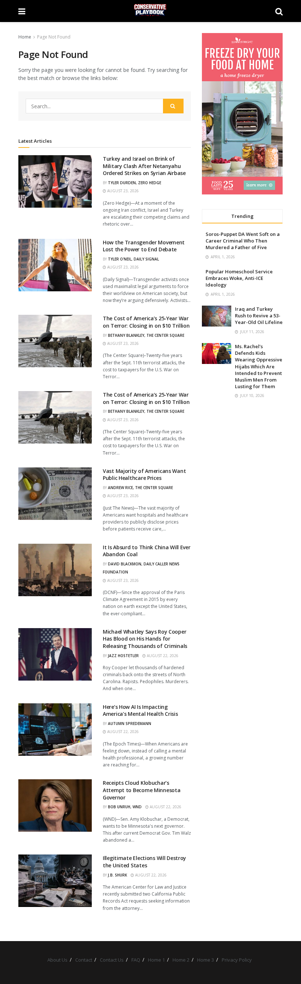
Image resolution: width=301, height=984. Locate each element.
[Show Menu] (21, 11)
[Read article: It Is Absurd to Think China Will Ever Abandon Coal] (55, 570)
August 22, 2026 (162, 655)
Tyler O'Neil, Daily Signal (133, 259)
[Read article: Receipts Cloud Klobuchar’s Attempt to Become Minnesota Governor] (55, 805)
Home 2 (181, 959)
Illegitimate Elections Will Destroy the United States (144, 861)
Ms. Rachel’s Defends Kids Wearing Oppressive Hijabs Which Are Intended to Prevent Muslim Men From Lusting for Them (258, 366)
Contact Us (112, 959)
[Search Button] (279, 11)
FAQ (135, 959)
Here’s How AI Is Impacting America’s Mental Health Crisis (140, 710)
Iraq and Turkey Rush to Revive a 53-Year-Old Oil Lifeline (259, 315)
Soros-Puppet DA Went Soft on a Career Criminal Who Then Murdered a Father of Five (243, 241)
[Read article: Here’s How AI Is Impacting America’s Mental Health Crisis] (55, 729)
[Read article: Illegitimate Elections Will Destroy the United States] (55, 880)
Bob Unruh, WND (125, 806)
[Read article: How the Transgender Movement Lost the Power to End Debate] (55, 265)
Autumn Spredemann (129, 723)
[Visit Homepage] (150, 11)
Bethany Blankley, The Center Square (146, 335)
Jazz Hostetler (123, 655)
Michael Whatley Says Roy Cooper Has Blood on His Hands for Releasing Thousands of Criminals (145, 638)
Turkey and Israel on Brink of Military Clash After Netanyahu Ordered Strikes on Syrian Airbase (144, 165)
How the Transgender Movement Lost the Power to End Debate (144, 246)
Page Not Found (53, 37)
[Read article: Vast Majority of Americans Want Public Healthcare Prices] (55, 493)
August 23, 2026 (122, 190)
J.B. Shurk (117, 875)
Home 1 (156, 959)
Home (24, 37)
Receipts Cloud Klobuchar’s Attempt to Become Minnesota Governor (141, 790)
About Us (57, 959)
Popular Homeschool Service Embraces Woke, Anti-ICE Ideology (239, 278)
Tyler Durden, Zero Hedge (134, 182)
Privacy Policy (237, 959)
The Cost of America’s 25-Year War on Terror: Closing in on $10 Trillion (146, 322)
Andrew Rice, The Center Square (140, 487)
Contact (83, 959)
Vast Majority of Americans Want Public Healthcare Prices (144, 474)
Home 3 (205, 959)
